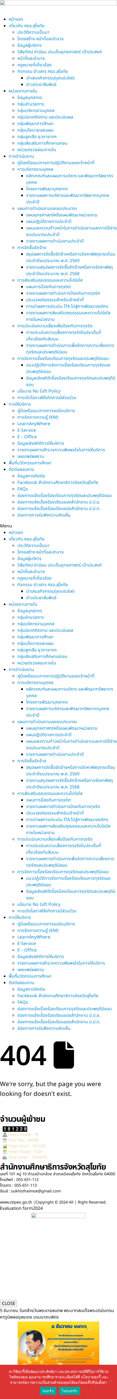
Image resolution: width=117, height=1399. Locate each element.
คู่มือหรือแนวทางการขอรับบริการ (46, 411)
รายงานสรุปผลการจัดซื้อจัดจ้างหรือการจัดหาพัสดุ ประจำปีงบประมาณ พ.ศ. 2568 (69, 270)
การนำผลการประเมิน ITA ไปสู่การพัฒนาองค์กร (67, 306)
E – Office (27, 437)
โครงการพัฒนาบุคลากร (47, 189)
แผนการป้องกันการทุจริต (48, 287)
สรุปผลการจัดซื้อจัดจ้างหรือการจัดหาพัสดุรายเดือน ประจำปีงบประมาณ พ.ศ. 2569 (70, 257)
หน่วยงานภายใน (23, 91)
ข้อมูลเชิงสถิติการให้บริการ (40, 443)
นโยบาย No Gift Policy (38, 391)
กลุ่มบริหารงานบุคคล (35, 110)
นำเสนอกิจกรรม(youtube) (50, 78)
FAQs (22, 489)
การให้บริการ (20, 404)
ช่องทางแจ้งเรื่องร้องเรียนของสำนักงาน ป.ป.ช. (58, 502)
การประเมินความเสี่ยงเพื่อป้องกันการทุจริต (55, 326)
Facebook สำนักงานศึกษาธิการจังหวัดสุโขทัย (57, 482)
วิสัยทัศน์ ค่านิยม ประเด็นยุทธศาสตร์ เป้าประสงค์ (59, 52)
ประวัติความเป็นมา (33, 32)
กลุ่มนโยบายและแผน (35, 130)
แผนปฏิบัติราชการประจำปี (49, 221)
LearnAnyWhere (33, 424)
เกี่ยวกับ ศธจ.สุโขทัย (27, 26)
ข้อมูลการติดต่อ (31, 476)
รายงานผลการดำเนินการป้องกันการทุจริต (63, 293)
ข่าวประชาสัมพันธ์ (41, 84)
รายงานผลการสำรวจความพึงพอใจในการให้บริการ (61, 450)
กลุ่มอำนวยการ (30, 104)
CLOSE (8, 1303)
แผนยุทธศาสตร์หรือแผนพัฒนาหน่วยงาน (61, 215)
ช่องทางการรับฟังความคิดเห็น (43, 515)
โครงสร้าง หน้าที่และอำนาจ (40, 39)
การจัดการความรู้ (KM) (38, 417)
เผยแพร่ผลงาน (30, 456)
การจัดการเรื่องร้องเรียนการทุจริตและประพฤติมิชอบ (63, 358)
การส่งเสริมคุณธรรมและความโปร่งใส (49, 280)
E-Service (26, 430)
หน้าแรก (16, 19)
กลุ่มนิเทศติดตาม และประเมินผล (45, 117)
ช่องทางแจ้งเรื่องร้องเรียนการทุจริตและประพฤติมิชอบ (64, 495)
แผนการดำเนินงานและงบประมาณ (47, 208)
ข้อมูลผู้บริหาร (29, 45)
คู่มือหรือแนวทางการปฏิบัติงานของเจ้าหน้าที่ (55, 163)
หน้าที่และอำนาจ (31, 58)
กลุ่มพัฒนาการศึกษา (35, 123)
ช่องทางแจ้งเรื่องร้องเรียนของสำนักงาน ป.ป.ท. (58, 508)
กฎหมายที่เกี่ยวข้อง (34, 65)
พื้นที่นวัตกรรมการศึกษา (30, 463)
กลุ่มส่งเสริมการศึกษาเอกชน (42, 143)
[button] (58, 526)
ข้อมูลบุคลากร (29, 97)
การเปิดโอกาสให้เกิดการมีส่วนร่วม (46, 397)
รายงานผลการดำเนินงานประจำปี (55, 241)
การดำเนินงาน (21, 156)
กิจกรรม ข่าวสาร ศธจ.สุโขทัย (42, 71)
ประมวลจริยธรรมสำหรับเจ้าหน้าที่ (55, 300)
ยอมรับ (48, 1391)
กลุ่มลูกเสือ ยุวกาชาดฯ (37, 136)
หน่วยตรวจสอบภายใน (36, 150)
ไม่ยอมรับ (70, 1391)
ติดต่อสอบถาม (21, 469)
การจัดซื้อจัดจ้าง (31, 247)
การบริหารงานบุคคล (35, 169)
